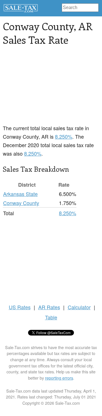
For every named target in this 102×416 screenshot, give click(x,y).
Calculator (79, 307)
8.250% (63, 136)
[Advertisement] (51, 88)
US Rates (20, 307)
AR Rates (49, 307)
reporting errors (59, 378)
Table (51, 317)
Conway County (21, 202)
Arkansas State (20, 193)
